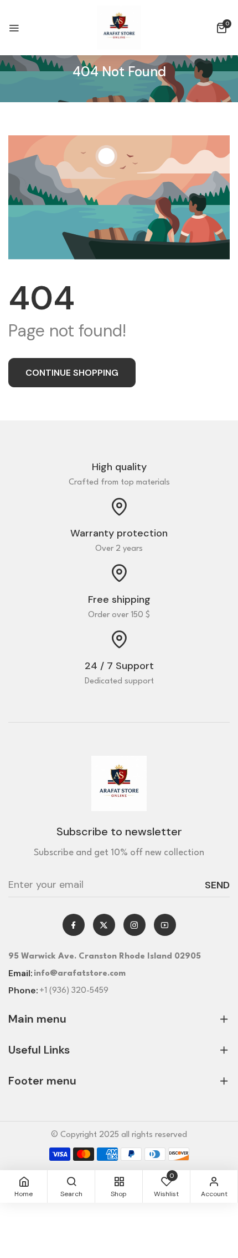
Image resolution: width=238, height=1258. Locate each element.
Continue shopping (71, 372)
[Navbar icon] (13, 27)
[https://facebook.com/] (73, 924)
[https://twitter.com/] (103, 924)
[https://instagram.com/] (134, 924)
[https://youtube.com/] (164, 924)
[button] (223, 27)
